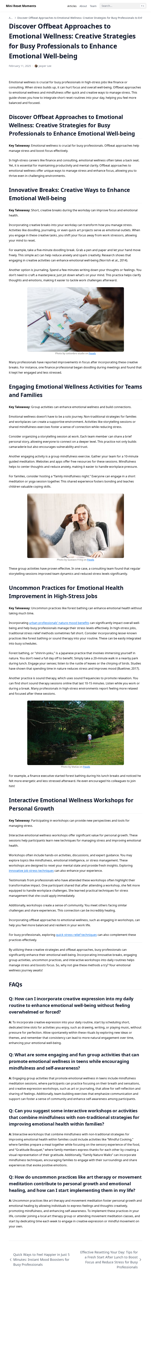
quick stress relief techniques (76, 935)
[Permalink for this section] (139, 133)
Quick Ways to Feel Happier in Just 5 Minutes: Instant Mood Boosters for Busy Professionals (41, 1259)
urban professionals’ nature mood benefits (59, 623)
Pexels (92, 353)
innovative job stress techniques (31, 871)
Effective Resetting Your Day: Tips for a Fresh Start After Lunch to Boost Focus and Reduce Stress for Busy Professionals (109, 1259)
